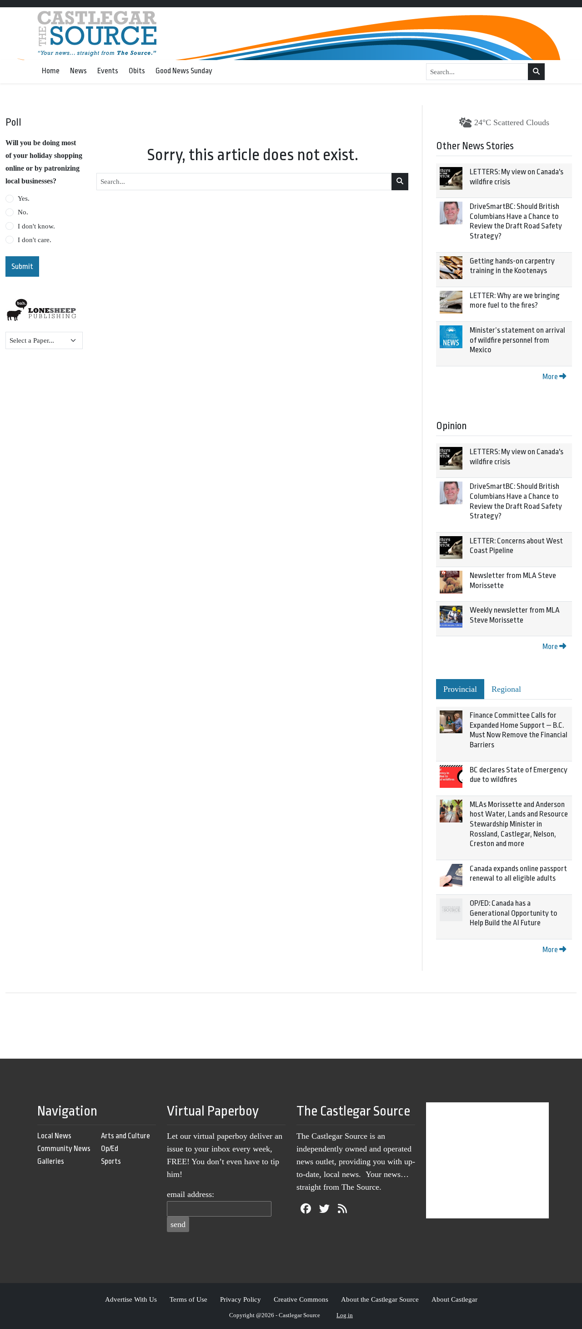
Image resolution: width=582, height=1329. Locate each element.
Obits (137, 70)
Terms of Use (188, 1299)
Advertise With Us (131, 1299)
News (78, 70)
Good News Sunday (184, 70)
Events (107, 70)
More (550, 376)
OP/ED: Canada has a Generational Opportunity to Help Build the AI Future (513, 913)
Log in (344, 1315)
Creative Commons (301, 1299)
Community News (63, 1148)
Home (51, 70)
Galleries (50, 1161)
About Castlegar (454, 1299)
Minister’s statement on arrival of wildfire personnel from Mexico (517, 340)
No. (23, 212)
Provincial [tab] (460, 689)
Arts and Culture (125, 1135)
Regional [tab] (506, 689)
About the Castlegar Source (380, 1299)
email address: (190, 1194)
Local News (54, 1135)
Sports (111, 1161)
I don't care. (34, 239)
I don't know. (36, 226)
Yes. (24, 198)
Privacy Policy (240, 1299)
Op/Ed (109, 1148)
